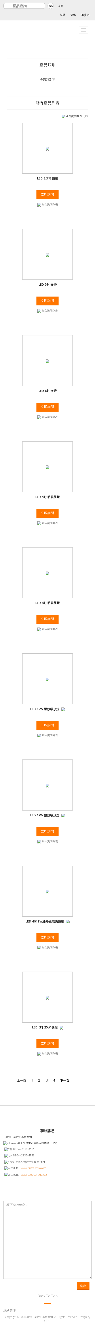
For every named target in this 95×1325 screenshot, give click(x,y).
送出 (83, 1286)
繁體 (62, 15)
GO (51, 6)
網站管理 (9, 1310)
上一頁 (21, 1080)
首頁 (60, 6)
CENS (47, 1321)
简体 (73, 15)
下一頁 (64, 1080)
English (85, 15)
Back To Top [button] (47, 1295)
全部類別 (46, 79)
